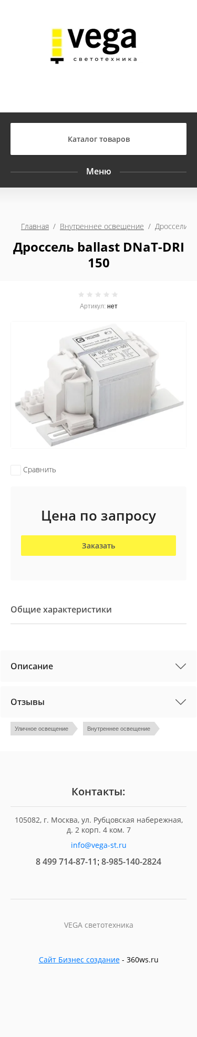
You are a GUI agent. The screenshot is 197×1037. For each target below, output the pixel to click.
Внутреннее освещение (102, 226)
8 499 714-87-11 (66, 861)
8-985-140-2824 (131, 861)
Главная (35, 226)
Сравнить (38, 469)
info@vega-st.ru (99, 845)
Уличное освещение (41, 728)
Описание (32, 666)
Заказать (98, 546)
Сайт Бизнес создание (79, 960)
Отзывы (28, 702)
